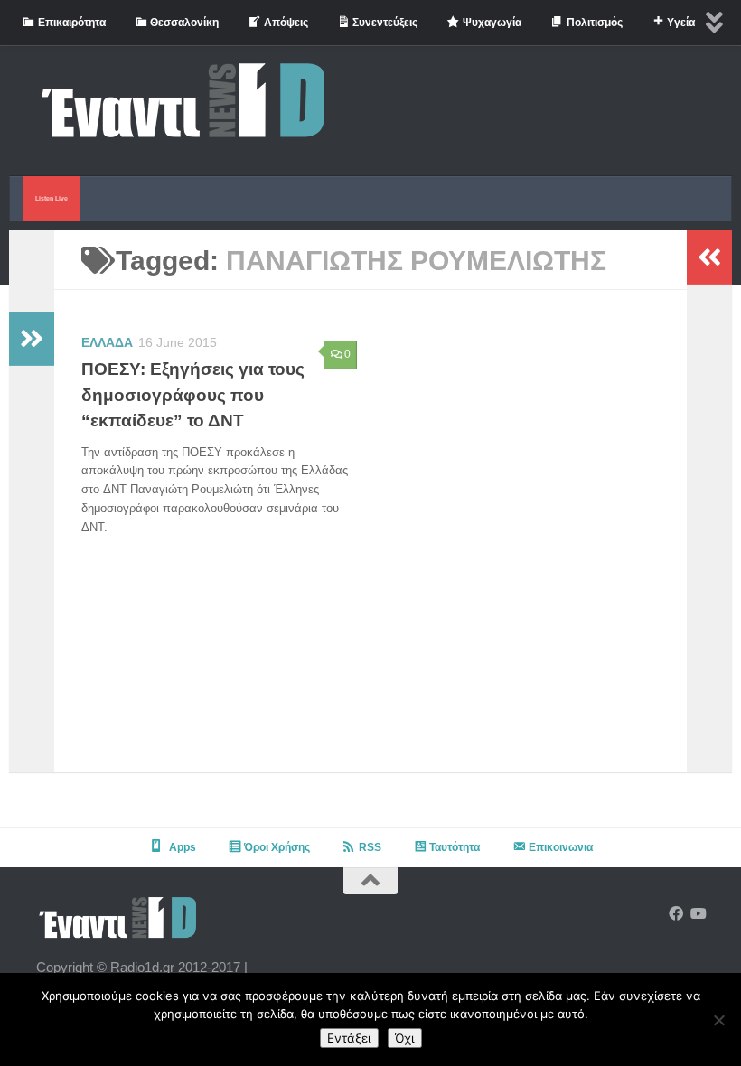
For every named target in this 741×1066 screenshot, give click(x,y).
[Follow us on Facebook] (676, 913)
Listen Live (51, 198)
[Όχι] (718, 1020)
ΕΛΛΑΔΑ (107, 342)
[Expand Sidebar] (31, 339)
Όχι (405, 1038)
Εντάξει (349, 1038)
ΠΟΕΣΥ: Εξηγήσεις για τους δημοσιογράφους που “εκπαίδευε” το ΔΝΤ (193, 395)
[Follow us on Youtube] (697, 913)
